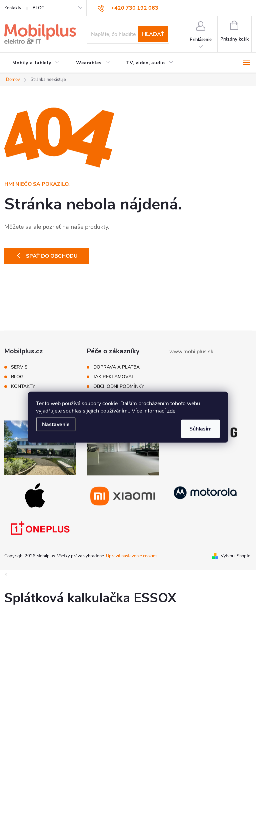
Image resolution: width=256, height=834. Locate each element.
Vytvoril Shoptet (236, 556)
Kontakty (12, 8)
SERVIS (19, 367)
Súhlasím (200, 428)
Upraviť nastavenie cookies (131, 556)
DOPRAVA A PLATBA (116, 367)
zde (171, 410)
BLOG (38, 8)
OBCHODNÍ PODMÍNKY (118, 386)
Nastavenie (56, 424)
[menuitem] (36, 63)
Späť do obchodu (52, 256)
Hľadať (153, 34)
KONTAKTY (23, 386)
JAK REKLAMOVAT (113, 377)
